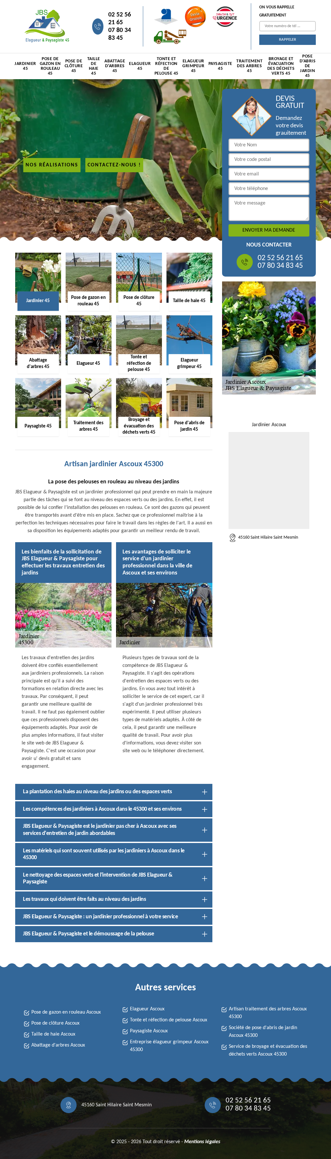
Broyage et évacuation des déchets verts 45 (281, 66)
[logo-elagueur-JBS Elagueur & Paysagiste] (46, 26)
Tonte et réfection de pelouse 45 (166, 66)
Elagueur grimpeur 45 (193, 66)
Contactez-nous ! (114, 165)
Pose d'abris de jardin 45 (308, 66)
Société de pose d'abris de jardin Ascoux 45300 (263, 1031)
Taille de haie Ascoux (53, 1034)
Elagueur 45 (140, 66)
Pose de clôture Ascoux (55, 1023)
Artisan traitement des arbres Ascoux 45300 (268, 1012)
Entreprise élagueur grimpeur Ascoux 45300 (169, 1045)
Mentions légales (202, 1141)
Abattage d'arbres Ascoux (58, 1045)
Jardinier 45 (25, 66)
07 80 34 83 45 (119, 34)
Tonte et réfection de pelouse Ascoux (168, 1020)
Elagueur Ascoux (147, 1009)
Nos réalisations (52, 165)
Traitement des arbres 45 (249, 66)
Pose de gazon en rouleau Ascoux (66, 1012)
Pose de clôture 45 (74, 66)
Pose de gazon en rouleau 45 (50, 66)
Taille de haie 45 (93, 66)
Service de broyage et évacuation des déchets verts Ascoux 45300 (268, 1050)
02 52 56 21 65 (119, 19)
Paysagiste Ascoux (149, 1031)
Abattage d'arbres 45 (114, 66)
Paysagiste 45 (220, 66)
